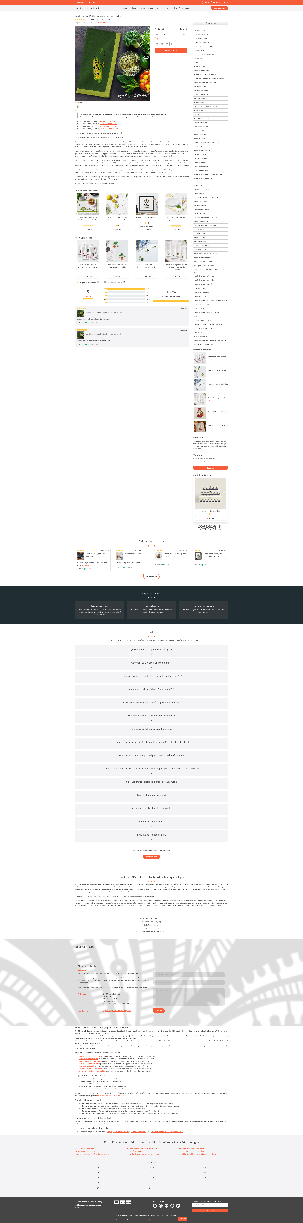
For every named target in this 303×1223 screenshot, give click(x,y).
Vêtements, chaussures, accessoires (206, 143)
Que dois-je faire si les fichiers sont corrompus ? (151, 715)
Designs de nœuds (200, 122)
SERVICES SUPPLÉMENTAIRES (204, 46)
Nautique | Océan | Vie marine (204, 265)
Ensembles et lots (200, 38)
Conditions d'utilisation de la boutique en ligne (197, 1154)
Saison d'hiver (199, 50)
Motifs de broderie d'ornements (205, 276)
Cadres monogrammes (202, 209)
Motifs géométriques (201, 221)
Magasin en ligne (129, 8)
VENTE (196, 316)
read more (85, 565)
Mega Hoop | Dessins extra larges (205, 253)
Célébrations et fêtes (201, 42)
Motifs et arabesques (201, 70)
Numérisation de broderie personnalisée (143, 1154)
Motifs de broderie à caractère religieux (207, 312)
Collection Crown (200, 155)
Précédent (160, 29)
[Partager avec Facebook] (162, 43)
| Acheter (88, 230)
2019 (203, 1177)
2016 (203, 1182)
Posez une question (103, 19)
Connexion (82, 2)
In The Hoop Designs (201, 233)
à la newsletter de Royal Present (204, 459)
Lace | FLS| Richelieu (201, 249)
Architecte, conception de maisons (206, 74)
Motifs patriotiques (200, 296)
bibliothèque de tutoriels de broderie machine (167, 1132)
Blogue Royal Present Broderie (87, 1151)
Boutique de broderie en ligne (86, 1148)
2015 (99, 1187)
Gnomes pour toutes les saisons (205, 217)
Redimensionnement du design (191, 1151)
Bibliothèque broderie (181, 8)
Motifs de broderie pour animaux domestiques (210, 300)
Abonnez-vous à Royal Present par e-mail (206, 1201)
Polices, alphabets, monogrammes (206, 197)
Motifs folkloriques (200, 201)
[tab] (88, 282)
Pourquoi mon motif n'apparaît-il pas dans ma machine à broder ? (151, 755)
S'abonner (210, 468)
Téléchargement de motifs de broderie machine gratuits (97, 1154)
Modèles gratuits (200, 205)
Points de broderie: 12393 (109, 129)
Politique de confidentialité (151, 821)
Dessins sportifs (199, 332)
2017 (151, 1182)
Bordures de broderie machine (89, 1064)
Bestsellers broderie (201, 34)
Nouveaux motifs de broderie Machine (142, 1148)
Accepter (182, 1219)
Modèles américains (201, 90)
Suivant (182, 29)
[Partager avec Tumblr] (171, 43)
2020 (151, 1177)
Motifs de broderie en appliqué (89, 1061)
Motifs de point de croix (202, 151)
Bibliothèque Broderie (136, 1151)
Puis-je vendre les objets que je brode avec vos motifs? (151, 781)
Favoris (93, 2)
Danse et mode (199, 163)
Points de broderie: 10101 (108, 124)
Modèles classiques (201, 139)
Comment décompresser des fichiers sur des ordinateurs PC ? (151, 675)
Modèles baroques (200, 98)
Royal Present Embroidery (88, 8)
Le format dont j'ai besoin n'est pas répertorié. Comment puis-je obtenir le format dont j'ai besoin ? (152, 768)
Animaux (197, 62)
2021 (99, 1177)
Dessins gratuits (146, 8)
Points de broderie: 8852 (107, 121)
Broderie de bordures (201, 118)
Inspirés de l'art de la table (203, 245)
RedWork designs (200, 308)
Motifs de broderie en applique (205, 82)
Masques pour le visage (202, 189)
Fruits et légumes (101, 22)
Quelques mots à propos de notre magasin (151, 649)
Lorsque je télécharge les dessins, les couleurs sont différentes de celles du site (151, 742)
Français (206, 2)
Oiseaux (197, 114)
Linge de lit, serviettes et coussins (206, 106)
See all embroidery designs (203, 320)
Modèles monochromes (202, 257)
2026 (151, 1167)
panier (225, 2)
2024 (99, 1172)
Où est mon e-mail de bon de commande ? (151, 808)
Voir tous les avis (151, 576)
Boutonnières (199, 130)
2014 (151, 1187)
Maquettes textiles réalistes (203, 344)
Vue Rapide (88, 205)
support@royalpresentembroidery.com (117, 1011)
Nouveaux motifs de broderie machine (92, 1071)
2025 (203, 1167)
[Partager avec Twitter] (167, 43)
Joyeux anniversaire (201, 94)
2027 (99, 1167)
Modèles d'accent (200, 86)
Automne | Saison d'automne (204, 54)
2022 (203, 1172)
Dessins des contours (201, 292)
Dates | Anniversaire (201, 167)
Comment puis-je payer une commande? (151, 662)
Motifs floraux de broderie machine (91, 1056)
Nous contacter (151, 857)
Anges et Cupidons (200, 66)
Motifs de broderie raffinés (203, 284)
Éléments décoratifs (201, 171)
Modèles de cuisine (200, 241)
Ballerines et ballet (200, 102)
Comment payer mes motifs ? (151, 794)
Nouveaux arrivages (201, 30)
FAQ (167, 8)
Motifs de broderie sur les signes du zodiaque (210, 340)
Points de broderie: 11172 (108, 126)
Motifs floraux (88, 22)
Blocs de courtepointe (202, 304)
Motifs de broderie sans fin (203, 179)
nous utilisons (149, 1220)
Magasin (77, 22)
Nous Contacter (219, 8)
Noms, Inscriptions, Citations (204, 261)
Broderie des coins (200, 159)
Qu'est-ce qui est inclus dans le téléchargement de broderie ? (151, 702)
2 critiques (91, 19)
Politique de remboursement (151, 834)
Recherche (212, 23)
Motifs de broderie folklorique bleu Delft (208, 175)
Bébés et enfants (200, 110)
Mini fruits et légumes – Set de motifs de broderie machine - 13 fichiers (176, 267)
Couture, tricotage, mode (203, 328)
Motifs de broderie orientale (204, 280)
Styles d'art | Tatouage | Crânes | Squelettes (209, 78)
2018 (99, 1182)
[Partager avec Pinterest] (157, 43)
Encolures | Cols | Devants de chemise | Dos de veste (210, 271)
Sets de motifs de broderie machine (91, 1069)
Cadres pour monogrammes (88, 1059)
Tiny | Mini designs (200, 336)
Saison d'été (198, 58)
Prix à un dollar (199, 288)
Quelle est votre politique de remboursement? (151, 728)
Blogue (159, 8)
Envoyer (159, 1011)
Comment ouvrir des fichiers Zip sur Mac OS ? (151, 689)
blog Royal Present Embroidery (118, 1132)
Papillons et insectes (201, 126)
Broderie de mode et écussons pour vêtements (206, 184)
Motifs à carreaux (200, 134)
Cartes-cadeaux (199, 213)
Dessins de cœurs (200, 229)
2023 (151, 1172)
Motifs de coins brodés (86, 1066)
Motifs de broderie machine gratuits (193, 1148)
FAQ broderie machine (138, 1132)
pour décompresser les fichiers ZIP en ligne (111, 1096)
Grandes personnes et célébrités (205, 225)
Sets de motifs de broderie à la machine (208, 324)
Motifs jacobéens (200, 237)
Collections (198, 147)
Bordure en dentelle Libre (211, 511)
